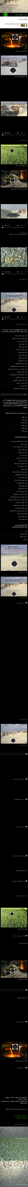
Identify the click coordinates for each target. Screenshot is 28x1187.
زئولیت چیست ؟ (23, 455)
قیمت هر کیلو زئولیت (22, 360)
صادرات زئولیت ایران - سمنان (21, 165)
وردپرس (25, 539)
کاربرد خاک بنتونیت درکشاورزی (20, 380)
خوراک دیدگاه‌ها (23, 536)
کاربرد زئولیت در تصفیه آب (21, 349)
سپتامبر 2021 (24, 422)
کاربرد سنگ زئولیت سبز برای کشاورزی (18, 374)
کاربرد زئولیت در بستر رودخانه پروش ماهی (17, 369)
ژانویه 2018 (24, 431)
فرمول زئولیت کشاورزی (22, 928)
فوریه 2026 (24, 417)
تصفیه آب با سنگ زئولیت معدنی (12, 23)
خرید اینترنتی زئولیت (22, 357)
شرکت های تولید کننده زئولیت (21, 1184)
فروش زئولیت (24, 469)
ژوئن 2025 (24, 420)
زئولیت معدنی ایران (22, 460)
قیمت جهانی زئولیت (22, 344)
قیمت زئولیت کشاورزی (22, 371)
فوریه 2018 (24, 428)
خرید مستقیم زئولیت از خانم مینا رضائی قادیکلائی (18, 234)
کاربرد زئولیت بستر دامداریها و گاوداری (18, 366)
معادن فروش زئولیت (22, 352)
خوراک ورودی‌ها (23, 534)
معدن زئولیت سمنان (22, 355)
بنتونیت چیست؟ (23, 385)
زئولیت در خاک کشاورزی (21, 458)
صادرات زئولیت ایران (21, 14)
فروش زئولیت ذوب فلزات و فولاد (19, 338)
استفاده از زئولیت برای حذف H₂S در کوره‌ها (19, 188)
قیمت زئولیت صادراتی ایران (21, 335)
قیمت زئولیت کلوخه (22, 346)
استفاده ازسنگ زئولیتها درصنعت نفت (19, 441)
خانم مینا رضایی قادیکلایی (22, 979)
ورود (26, 531)
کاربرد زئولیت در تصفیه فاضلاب (20, 388)
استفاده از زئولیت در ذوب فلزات (21, 51)
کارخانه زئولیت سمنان (22, 341)
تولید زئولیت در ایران (22, 449)
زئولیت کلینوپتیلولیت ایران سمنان (20, 76)
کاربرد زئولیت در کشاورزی (21, 377)
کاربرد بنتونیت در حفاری (22, 383)
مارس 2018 (24, 425)
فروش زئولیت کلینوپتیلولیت (21, 363)
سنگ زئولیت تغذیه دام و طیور (20, 463)
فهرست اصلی (2, 14)
